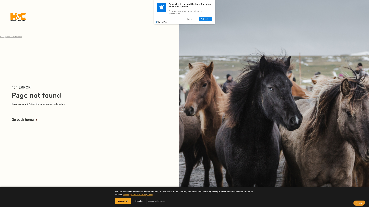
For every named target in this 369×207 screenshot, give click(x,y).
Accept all (123, 201)
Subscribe (205, 19)
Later (189, 19)
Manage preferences (156, 201)
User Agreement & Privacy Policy (138, 194)
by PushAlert (162, 22)
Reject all (139, 201)
